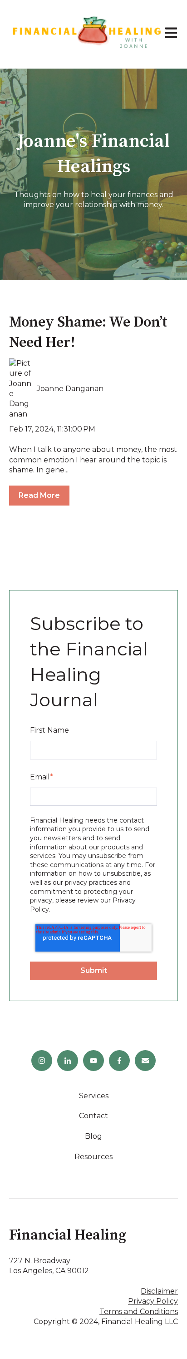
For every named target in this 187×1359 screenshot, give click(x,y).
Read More (39, 495)
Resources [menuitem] (93, 1156)
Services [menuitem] (93, 1095)
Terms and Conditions (138, 1311)
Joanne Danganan (70, 388)
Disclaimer (159, 1291)
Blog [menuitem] (93, 1136)
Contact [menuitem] (93, 1115)
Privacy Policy (153, 1301)
